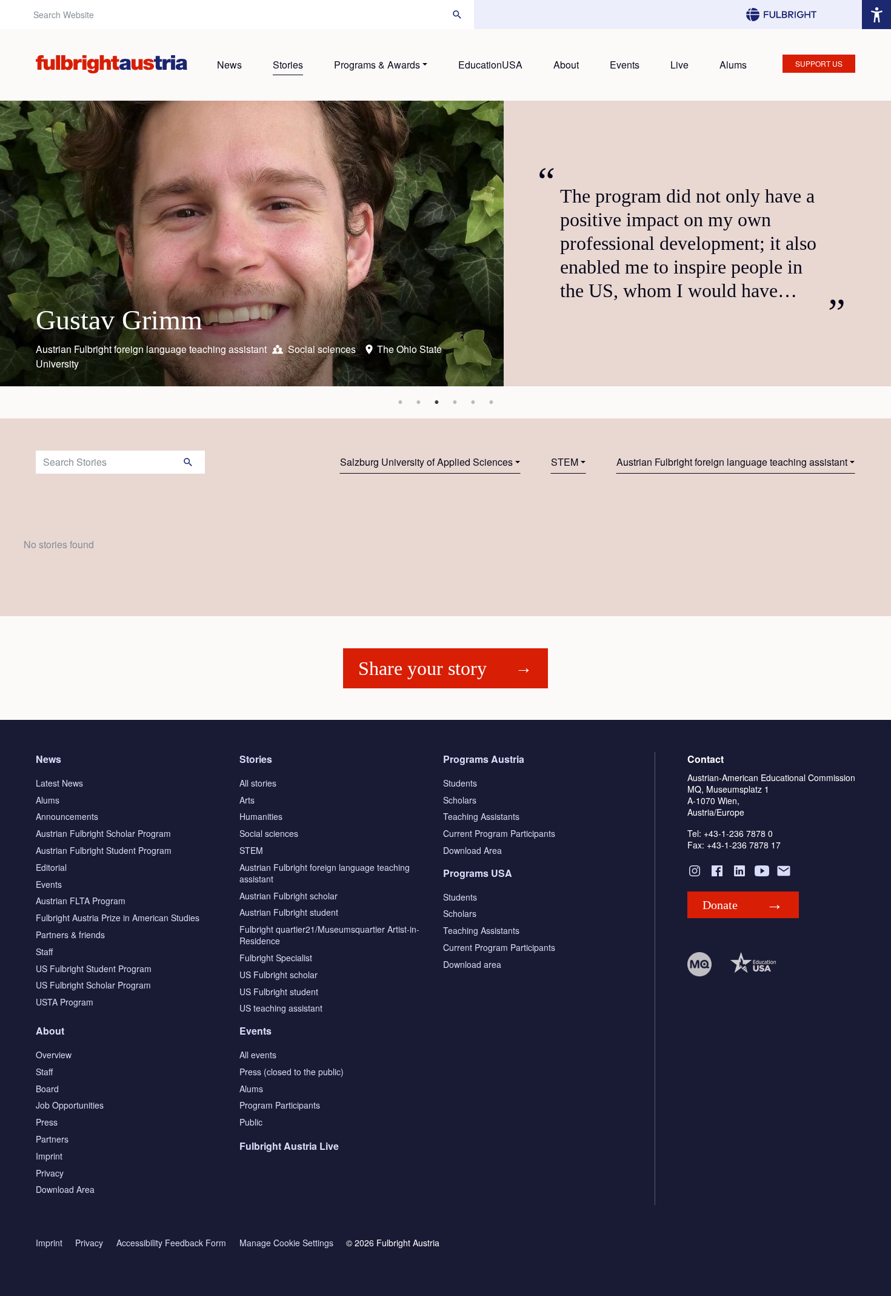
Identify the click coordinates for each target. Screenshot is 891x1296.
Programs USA (477, 873)
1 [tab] (400, 402)
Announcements (67, 816)
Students (460, 783)
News (229, 65)
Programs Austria (483, 759)
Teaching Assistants (481, 816)
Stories (288, 65)
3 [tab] (436, 402)
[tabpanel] (445, 243)
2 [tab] (418, 402)
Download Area (472, 850)
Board (47, 1089)
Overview (54, 1055)
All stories (257, 783)
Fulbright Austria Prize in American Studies (117, 918)
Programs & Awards (377, 65)
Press (47, 1122)
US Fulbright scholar (278, 975)
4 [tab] (455, 402)
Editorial (51, 867)
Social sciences (268, 833)
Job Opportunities (70, 1105)
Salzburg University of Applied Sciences (426, 462)
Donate (720, 905)
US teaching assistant (280, 1008)
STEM (564, 462)
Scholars (459, 800)
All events (257, 1055)
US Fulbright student (278, 991)
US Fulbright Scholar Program (93, 985)
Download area (472, 964)
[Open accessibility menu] (876, 14)
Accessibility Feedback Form (171, 1243)
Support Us (819, 63)
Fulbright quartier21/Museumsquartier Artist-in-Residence (329, 935)
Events (624, 65)
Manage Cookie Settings (286, 1243)
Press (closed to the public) (291, 1072)
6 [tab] (491, 402)
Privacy (50, 1173)
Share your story (422, 668)
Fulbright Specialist (275, 958)
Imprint (49, 1156)
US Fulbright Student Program (94, 968)
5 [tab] (473, 402)
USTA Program (64, 1002)
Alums (733, 65)
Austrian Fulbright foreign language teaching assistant (731, 462)
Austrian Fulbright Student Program (104, 850)
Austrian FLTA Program (80, 901)
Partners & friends (70, 934)
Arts (247, 800)
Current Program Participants (499, 833)
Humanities (260, 816)
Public (250, 1122)
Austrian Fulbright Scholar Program (103, 833)
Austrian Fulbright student (288, 912)
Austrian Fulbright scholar (288, 896)
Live (679, 65)
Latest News (59, 783)
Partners (52, 1139)
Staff (44, 951)
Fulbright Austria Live (289, 1146)
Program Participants (279, 1105)
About (566, 65)
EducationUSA (490, 65)
